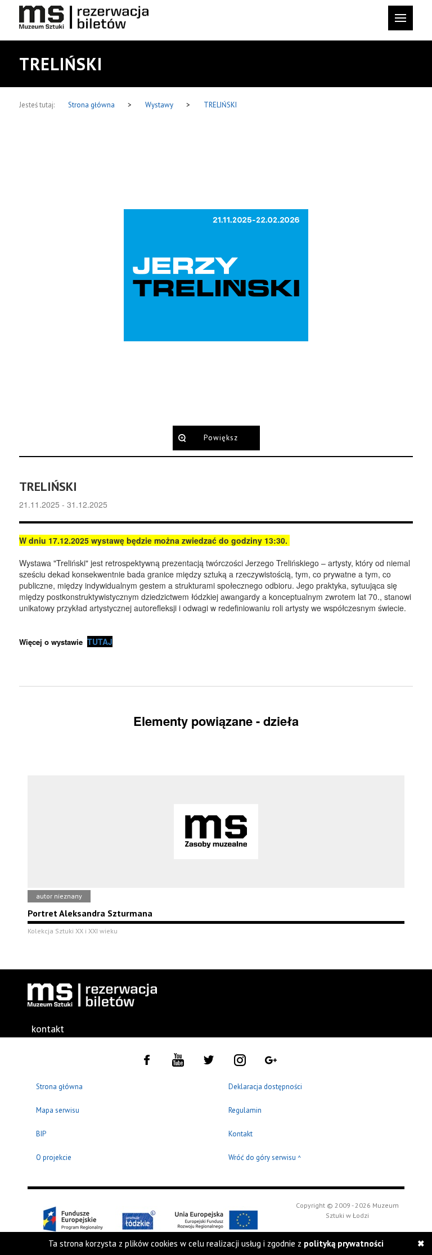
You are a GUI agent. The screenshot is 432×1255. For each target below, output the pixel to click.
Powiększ (221, 438)
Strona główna (92, 105)
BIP (41, 1134)
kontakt (48, 1028)
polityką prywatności (344, 1243)
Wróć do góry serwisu (265, 1158)
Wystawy (160, 105)
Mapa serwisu (57, 1110)
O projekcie (53, 1157)
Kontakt (240, 1134)
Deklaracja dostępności (265, 1086)
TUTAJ (99, 641)
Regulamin (245, 1110)
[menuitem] (56, 1029)
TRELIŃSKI (220, 105)
